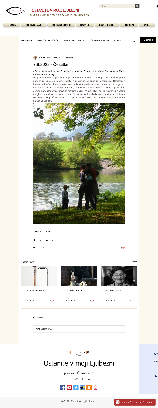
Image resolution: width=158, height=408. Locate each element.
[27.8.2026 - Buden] (79, 276)
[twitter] (76, 387)
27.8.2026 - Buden (73, 290)
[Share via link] (52, 240)
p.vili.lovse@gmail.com (79, 372)
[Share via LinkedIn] (46, 240)
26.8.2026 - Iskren (113, 290)
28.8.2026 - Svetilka (34, 290)
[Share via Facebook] (34, 240)
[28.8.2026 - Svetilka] (39, 276)
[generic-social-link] (82, 387)
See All (134, 262)
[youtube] (69, 387)
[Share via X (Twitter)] (40, 240)
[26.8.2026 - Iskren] (119, 276)
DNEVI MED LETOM (42, 232)
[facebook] (62, 387)
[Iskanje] (137, 6)
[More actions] (123, 57)
